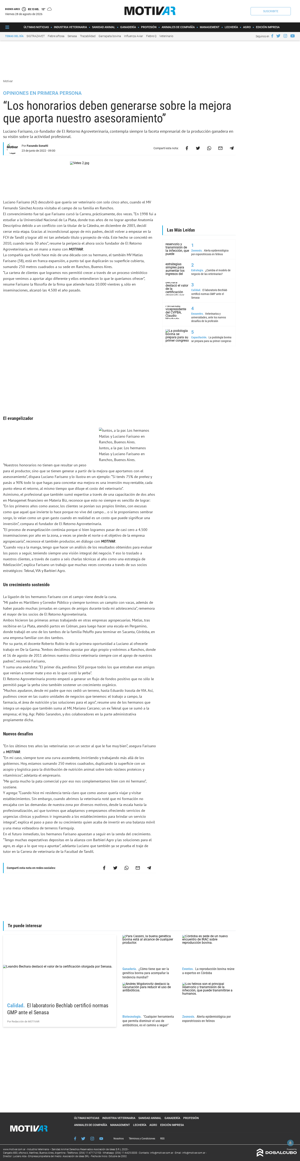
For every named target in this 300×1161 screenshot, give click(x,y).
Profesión (149, 27)
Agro (247, 27)
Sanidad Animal (103, 27)
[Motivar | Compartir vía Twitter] (198, 148)
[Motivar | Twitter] (278, 36)
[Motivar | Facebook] (272, 36)
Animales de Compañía (178, 27)
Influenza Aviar (133, 36)
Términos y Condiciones (142, 1138)
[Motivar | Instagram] (285, 36)
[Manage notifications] (290, 1143)
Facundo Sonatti (37, 145)
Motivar (8, 81)
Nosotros (118, 1138)
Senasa (72, 36)
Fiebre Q (151, 36)
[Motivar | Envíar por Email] (220, 148)
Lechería (231, 27)
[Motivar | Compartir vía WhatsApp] (209, 148)
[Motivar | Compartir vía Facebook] (187, 148)
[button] (271, 11)
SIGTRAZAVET (36, 36)
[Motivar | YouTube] (292, 36)
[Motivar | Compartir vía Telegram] (232, 148)
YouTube (101, 1138)
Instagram (92, 1138)
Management (210, 27)
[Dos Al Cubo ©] (277, 1156)
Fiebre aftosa (56, 36)
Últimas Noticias (36, 27)
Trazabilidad (88, 36)
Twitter (83, 1138)
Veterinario (166, 36)
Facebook (75, 1138)
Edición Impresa (268, 27)
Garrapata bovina (110, 36)
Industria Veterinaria (70, 27)
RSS (162, 1138)
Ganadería (128, 27)
